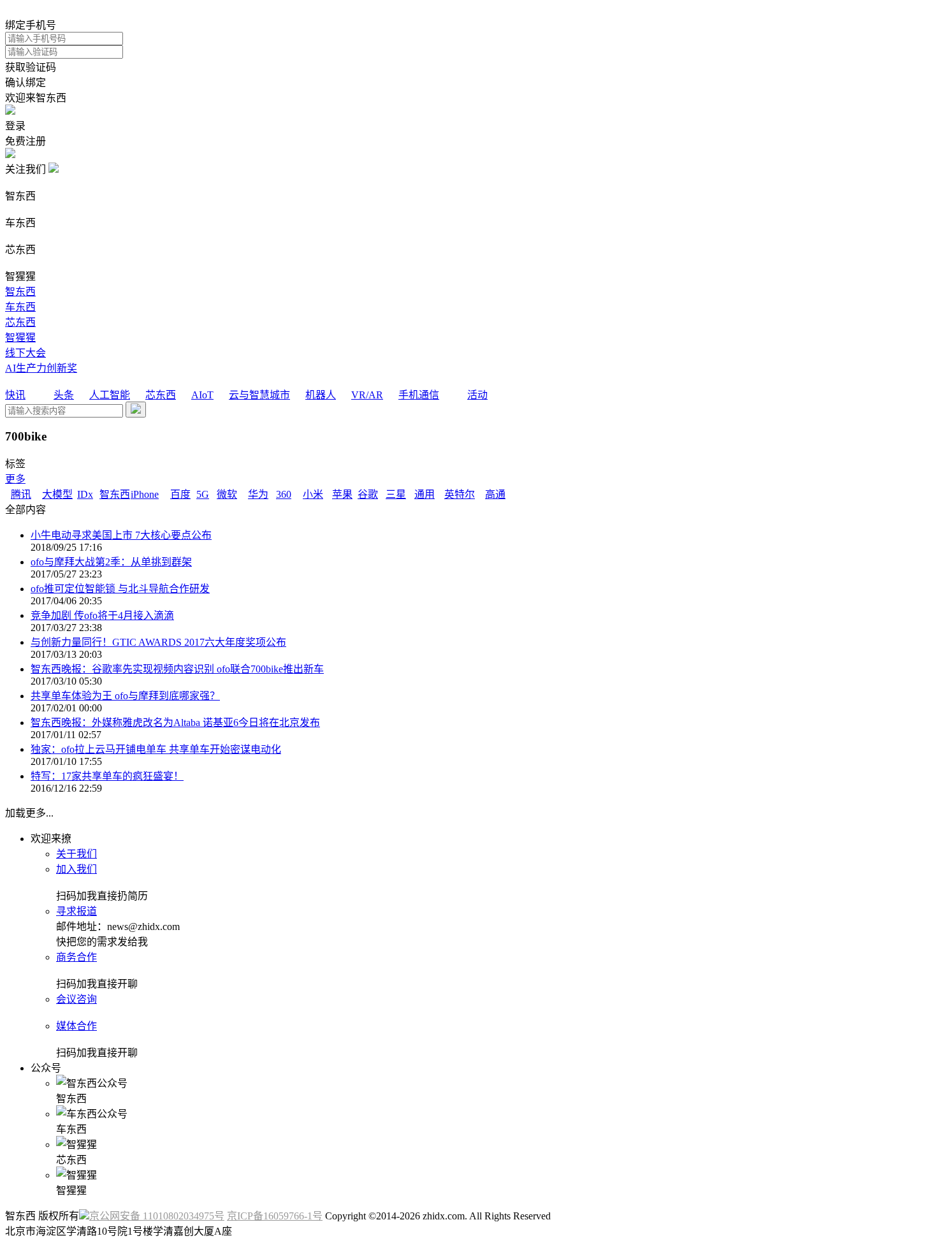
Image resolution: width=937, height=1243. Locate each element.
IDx (85, 494)
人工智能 (109, 394)
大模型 (57, 494)
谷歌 (368, 494)
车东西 (20, 307)
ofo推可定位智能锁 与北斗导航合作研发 (120, 588)
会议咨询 (76, 999)
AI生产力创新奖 (41, 368)
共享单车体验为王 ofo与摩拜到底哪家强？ (125, 695)
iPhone (145, 494)
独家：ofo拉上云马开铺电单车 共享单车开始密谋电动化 (156, 749)
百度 (180, 494)
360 (283, 494)
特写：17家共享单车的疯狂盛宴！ (107, 776)
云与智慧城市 (259, 394)
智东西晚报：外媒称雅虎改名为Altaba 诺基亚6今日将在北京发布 (175, 722)
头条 (64, 394)
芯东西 (20, 322)
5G (202, 494)
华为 (258, 494)
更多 (15, 479)
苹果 (342, 494)
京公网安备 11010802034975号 (156, 1215)
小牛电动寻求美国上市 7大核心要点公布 (121, 535)
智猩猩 (20, 337)
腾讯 (21, 494)
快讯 (15, 394)
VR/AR (367, 394)
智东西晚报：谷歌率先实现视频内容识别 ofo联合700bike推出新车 (177, 669)
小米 (313, 494)
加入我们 (76, 869)
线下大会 (25, 352)
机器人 (320, 394)
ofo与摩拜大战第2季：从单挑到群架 (111, 561)
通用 (424, 494)
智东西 (20, 291)
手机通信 (418, 394)
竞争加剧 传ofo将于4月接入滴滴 (102, 615)
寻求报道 (76, 911)
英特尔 (459, 494)
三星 (396, 494)
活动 (477, 394)
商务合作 (76, 957)
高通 (495, 494)
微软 (227, 494)
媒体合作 (76, 1026)
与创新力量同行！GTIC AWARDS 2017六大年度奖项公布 (158, 642)
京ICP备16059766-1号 (275, 1215)
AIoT (202, 394)
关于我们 (76, 853)
